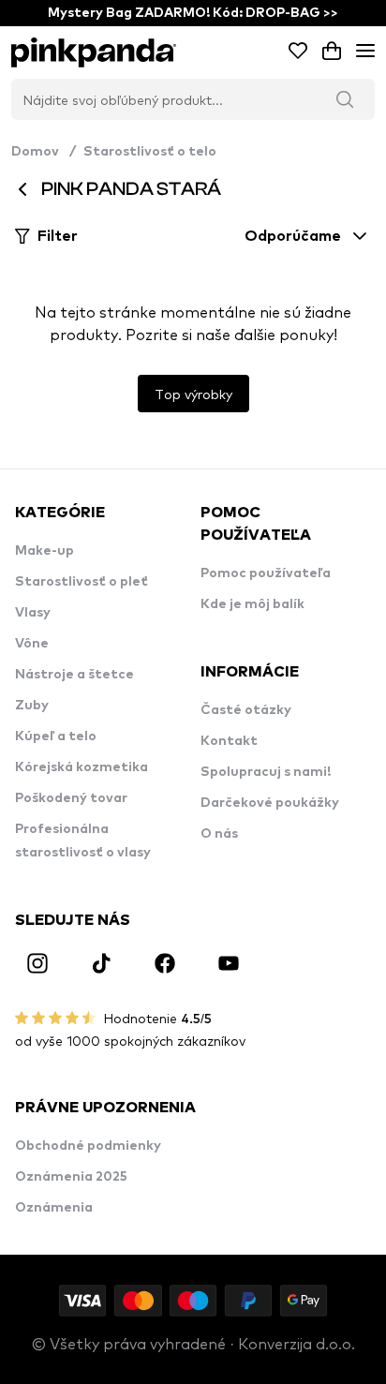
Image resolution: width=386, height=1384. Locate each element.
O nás (219, 834)
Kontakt (229, 741)
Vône (32, 643)
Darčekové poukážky (269, 803)
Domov (43, 151)
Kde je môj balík (252, 604)
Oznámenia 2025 (71, 1176)
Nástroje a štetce (74, 674)
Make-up (44, 551)
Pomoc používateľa (265, 573)
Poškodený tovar (71, 798)
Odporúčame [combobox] (293, 236)
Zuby (32, 705)
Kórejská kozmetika (81, 767)
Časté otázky (245, 710)
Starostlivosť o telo (149, 151)
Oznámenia (54, 1207)
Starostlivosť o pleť (81, 581)
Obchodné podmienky (88, 1146)
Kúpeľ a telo (55, 736)
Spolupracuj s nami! (265, 772)
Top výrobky (193, 393)
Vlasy (33, 612)
